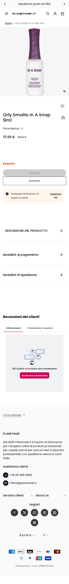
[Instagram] (44, 512)
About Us (42, 495)
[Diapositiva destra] (64, 4)
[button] (47, 13)
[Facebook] (14, 512)
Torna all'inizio (12, 415)
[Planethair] (24, 13)
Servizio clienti (13, 495)
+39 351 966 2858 (21, 475)
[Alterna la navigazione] (6, 13)
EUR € (27, 535)
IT (44, 535)
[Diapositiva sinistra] (5, 4)
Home (8, 23)
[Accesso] (55, 13)
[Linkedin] (54, 512)
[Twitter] (24, 512)
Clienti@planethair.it (23, 483)
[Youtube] (34, 512)
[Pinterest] (34, 522)
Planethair (23, 566)
